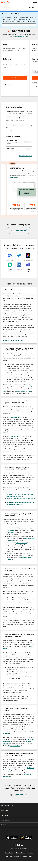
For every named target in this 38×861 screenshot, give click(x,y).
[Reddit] (29, 831)
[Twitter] (20, 831)
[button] (15, 85)
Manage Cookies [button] (27, 856)
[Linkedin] (25, 831)
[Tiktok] (34, 831)
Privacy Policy (20, 853)
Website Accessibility (12, 856)
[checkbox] (19, 142)
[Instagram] (11, 831)
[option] (31, 7)
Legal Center (9, 853)
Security (30, 853)
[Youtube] (16, 831)
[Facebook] (7, 831)
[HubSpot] (5, 2)
